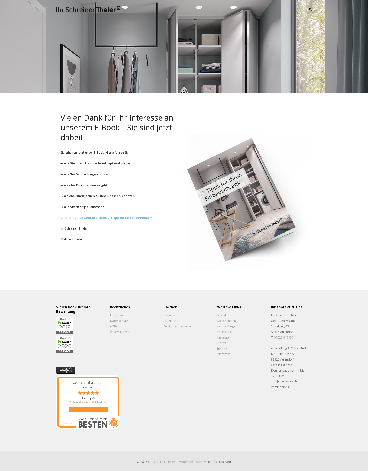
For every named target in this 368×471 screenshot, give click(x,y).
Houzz (221, 343)
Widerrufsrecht (120, 332)
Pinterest (223, 354)
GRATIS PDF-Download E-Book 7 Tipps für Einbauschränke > (106, 218)
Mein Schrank (226, 321)
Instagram (224, 337)
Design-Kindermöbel (178, 326)
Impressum (118, 315)
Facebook (224, 332)
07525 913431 (283, 337)
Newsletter (225, 315)
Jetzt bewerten (88, 409)
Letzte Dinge (226, 326)
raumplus (170, 315)
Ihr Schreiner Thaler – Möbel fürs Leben (175, 462)
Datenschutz (119, 321)
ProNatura (171, 321)
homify (222, 348)
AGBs (114, 326)
